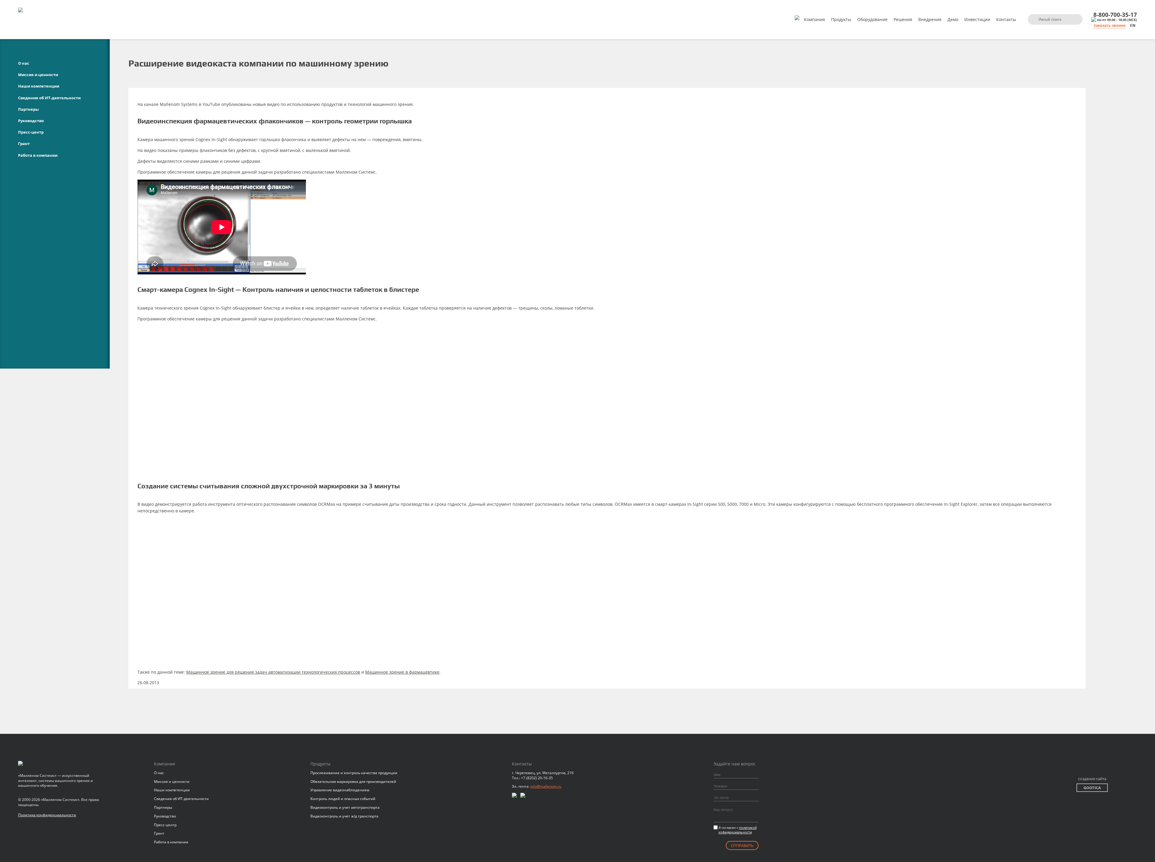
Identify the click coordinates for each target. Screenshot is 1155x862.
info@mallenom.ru (545, 786)
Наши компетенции (38, 86)
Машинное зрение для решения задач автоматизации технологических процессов (273, 672)
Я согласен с (738, 829)
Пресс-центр (31, 132)
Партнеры (28, 109)
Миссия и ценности (38, 74)
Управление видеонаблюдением (339, 789)
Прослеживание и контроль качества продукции (353, 772)
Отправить (742, 845)
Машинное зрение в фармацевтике (402, 672)
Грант (24, 143)
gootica (1092, 787)
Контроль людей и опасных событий (342, 798)
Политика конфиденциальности (47, 814)
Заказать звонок (1109, 25)
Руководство (31, 120)
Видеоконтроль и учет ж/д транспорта (344, 816)
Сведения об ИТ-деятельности (49, 97)
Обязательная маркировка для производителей (353, 781)
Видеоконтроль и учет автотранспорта (345, 807)
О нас (23, 63)
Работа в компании (37, 155)
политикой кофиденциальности (738, 829)
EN (1132, 25)
